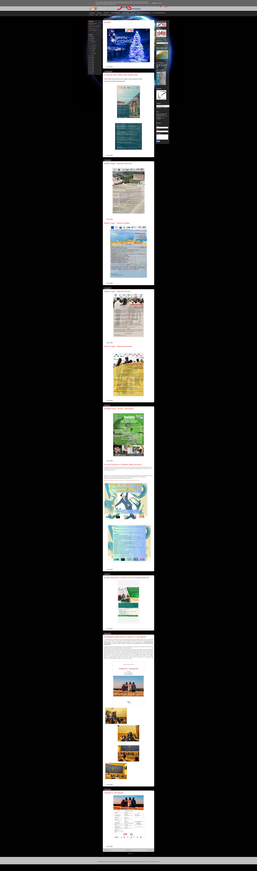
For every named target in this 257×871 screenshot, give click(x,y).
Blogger (158, 861)
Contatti (133, 12)
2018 (91, 64)
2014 (91, 71)
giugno (92, 46)
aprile (92, 50)
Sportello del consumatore (94, 26)
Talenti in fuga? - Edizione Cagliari (117, 223)
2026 (91, 36)
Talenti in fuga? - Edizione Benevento (118, 346)
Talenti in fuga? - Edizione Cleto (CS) (118, 164)
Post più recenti (107, 850)
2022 (91, 57)
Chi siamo (99, 12)
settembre (93, 45)
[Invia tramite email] (107, 66)
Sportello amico (92, 28)
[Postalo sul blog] (108, 66)
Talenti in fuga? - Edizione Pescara (117, 291)
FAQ (97, 14)
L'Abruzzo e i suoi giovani (113, 793)
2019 (91, 62)
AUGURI (107, 22)
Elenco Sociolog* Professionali (159, 12)
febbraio (93, 53)
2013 (91, 72)
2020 (91, 60)
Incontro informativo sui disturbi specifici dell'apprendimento (126, 578)
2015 (91, 69)
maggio (92, 48)
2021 (91, 59)
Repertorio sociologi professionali (92, 24)
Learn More (154, 3)
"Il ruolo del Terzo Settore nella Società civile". (121, 75)
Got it (160, 3)
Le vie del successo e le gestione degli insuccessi (122, 464)
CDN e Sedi (106, 12)
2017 (91, 66)
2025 (91, 38)
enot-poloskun (149, 861)
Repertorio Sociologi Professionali (143, 12)
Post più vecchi (150, 850)
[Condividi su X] (109, 66)
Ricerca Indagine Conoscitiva (106, 14)
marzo (92, 52)
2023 (91, 55)
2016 (91, 67)
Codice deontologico (93, 30)
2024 (91, 40)
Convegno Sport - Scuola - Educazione (118, 409)
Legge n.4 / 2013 (125, 12)
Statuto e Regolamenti (115, 12)
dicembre (93, 41)
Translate (166, 107)
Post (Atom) (130, 853)
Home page (92, 12)
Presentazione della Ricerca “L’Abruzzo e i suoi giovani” (125, 637)
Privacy (91, 14)
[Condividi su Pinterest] (112, 66)
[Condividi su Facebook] (111, 66)
